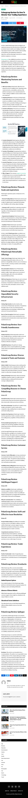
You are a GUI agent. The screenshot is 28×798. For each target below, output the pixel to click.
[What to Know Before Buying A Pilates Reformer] (5, 711)
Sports (2, 772)
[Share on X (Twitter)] (12, 23)
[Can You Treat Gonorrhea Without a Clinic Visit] (5, 733)
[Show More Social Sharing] (25, 23)
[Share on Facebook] (5, 23)
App (2, 743)
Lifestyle (3, 762)
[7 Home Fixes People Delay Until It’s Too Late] (5, 726)
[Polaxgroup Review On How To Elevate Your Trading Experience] (14, 34)
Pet (2, 766)
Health (2, 756)
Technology (3, 775)
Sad (2, 770)
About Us (7, 790)
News (2, 764)
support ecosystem (21, 173)
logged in (10, 696)
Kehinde (6, 17)
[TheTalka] (14, 2)
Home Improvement (5, 758)
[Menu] (2, 2)
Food (2, 754)
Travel (2, 777)
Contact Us (20, 790)
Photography (4, 768)
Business (3, 9)
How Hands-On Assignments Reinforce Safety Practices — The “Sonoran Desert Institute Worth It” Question (18, 718)
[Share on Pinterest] (20, 23)
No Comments (19, 17)
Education (3, 747)
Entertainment (4, 750)
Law (2, 760)
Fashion (2, 752)
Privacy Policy (13, 790)
